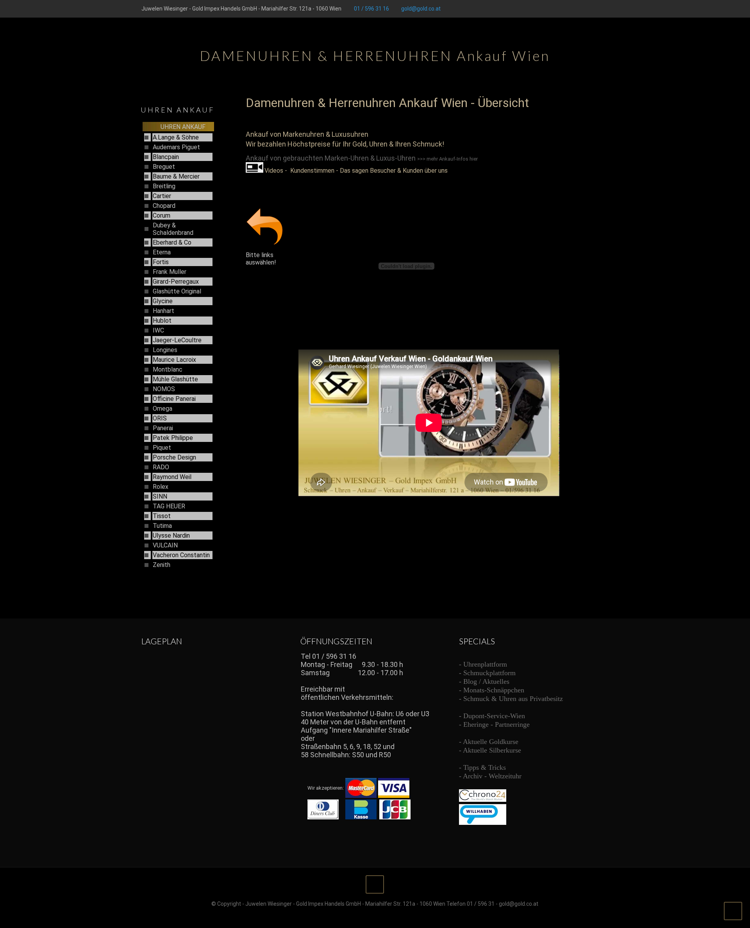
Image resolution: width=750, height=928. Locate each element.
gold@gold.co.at (421, 8)
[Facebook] (573, 8)
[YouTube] (594, 8)
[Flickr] (604, 8)
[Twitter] (583, 8)
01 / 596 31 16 (371, 8)
